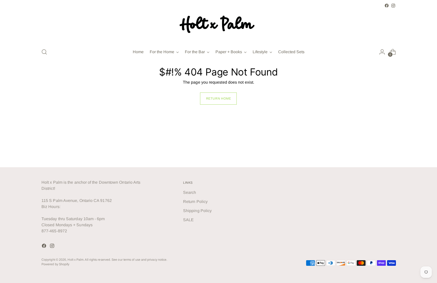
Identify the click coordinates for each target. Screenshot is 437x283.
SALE (188, 220)
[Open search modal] (44, 52)
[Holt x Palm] (218, 26)
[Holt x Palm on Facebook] (386, 5)
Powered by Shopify (55, 264)
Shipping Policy (197, 211)
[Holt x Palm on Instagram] (393, 5)
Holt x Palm (75, 259)
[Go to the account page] (382, 52)
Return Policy (195, 201)
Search (189, 192)
